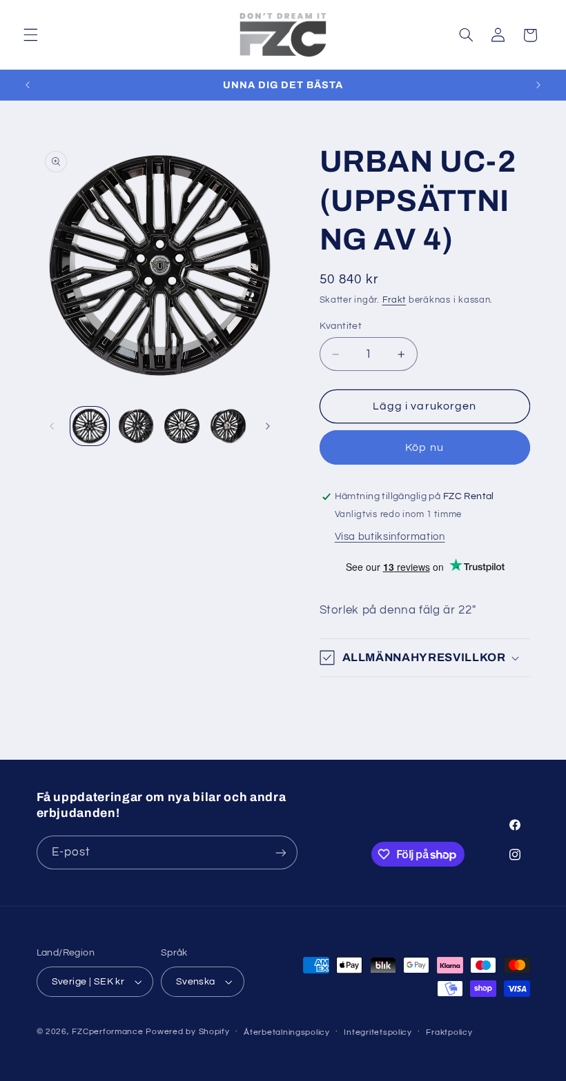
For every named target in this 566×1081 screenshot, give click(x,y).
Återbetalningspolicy (287, 1032)
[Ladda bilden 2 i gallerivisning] (136, 426)
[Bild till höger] (268, 426)
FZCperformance (107, 1031)
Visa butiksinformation (390, 537)
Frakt (394, 300)
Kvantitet (341, 326)
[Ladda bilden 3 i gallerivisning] (181, 426)
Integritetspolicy (378, 1032)
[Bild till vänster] (52, 426)
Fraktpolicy (449, 1032)
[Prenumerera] (280, 852)
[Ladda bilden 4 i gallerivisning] (227, 426)
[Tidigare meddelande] (27, 85)
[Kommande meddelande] (538, 85)
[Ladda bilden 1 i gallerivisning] (89, 426)
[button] (30, 35)
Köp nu (424, 447)
